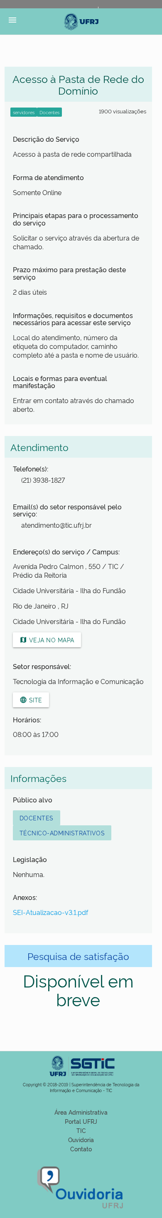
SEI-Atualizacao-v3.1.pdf (50, 912)
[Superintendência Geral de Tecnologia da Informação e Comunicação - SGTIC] (81, 1078)
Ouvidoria (81, 1139)
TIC (81, 1130)
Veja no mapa (47, 640)
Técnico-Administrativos (62, 833)
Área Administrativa (81, 1112)
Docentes (37, 818)
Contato (81, 1149)
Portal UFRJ (81, 1121)
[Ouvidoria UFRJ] (81, 1209)
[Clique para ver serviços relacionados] (23, 112)
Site (31, 700)
